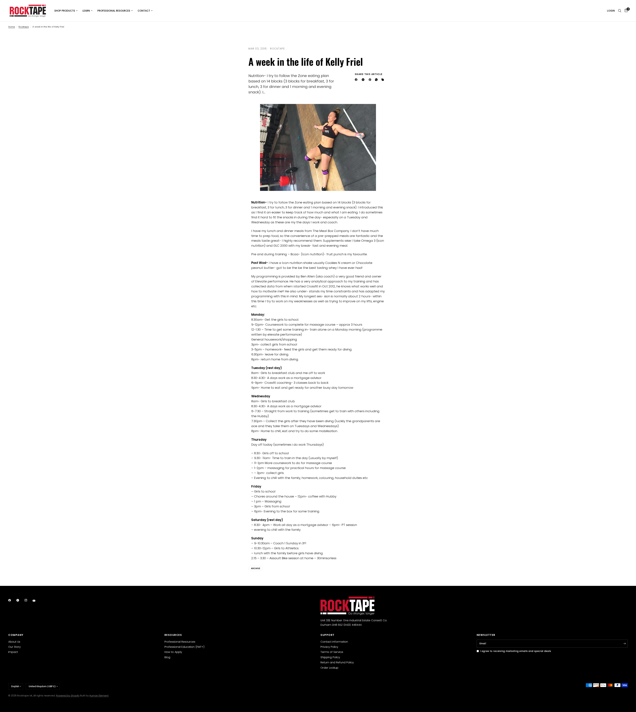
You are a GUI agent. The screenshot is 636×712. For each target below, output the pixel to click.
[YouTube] (36, 600)
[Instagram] (28, 600)
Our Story (14, 647)
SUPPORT (327, 635)
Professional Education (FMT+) (184, 647)
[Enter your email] (624, 644)
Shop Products (64, 10)
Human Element (99, 695)
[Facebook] (357, 80)
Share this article (369, 74)
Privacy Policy (329, 647)
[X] (364, 80)
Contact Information (334, 642)
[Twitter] (20, 600)
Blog (167, 657)
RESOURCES (173, 635)
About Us (14, 642)
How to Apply (173, 652)
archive (255, 568)
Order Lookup (329, 668)
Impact (13, 652)
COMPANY (16, 635)
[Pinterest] (371, 80)
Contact (144, 10)
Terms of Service (331, 652)
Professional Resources (113, 10)
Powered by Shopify (68, 695)
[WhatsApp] (377, 80)
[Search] (619, 11)
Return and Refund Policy (337, 662)
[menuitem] (66, 10)
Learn (86, 10)
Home (11, 26)
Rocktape (24, 26)
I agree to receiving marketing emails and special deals (515, 651)
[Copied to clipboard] (383, 80)
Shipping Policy (330, 657)
